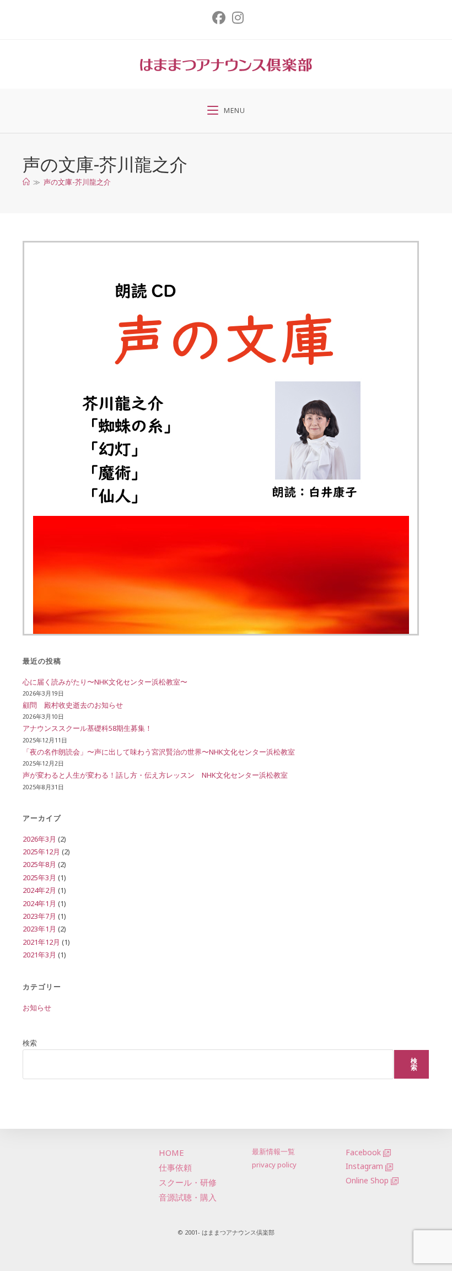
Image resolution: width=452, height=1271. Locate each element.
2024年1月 (39, 903)
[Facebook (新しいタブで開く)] (219, 17)
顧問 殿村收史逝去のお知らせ (73, 705)
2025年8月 (39, 864)
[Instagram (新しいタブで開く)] (236, 17)
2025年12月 (41, 852)
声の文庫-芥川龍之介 (77, 182)
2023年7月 (39, 916)
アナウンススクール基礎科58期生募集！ (87, 728)
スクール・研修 (188, 1182)
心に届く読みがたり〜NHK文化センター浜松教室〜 (105, 682)
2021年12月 (41, 942)
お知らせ (37, 1008)
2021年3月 (39, 955)
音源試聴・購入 (188, 1197)
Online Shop (367, 1180)
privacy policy (274, 1165)
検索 (30, 1043)
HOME (171, 1152)
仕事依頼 (175, 1167)
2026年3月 (39, 839)
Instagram (364, 1166)
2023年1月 (39, 929)
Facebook (363, 1152)
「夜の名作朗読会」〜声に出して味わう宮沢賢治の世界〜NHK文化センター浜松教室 (159, 752)
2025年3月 (39, 877)
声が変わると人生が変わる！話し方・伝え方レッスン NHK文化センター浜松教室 (155, 775)
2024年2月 (39, 890)
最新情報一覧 (273, 1151)
